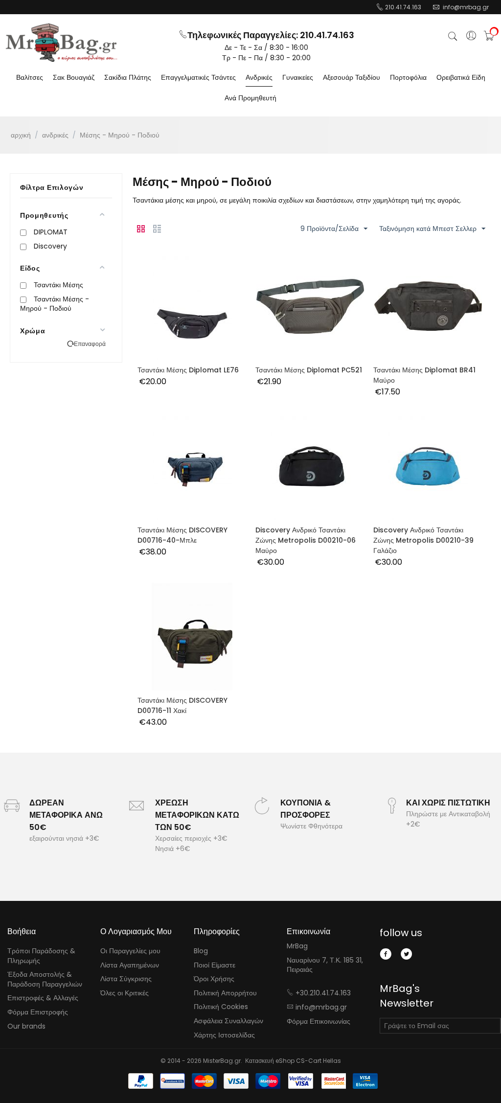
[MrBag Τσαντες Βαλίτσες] (61, 42)
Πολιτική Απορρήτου (225, 993)
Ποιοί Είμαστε (214, 965)
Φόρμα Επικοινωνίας (318, 1021)
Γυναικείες (297, 77)
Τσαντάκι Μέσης (58, 285)
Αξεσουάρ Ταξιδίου (351, 77)
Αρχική (21, 135)
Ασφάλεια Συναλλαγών (228, 1021)
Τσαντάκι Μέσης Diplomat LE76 (188, 370)
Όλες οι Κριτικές (124, 993)
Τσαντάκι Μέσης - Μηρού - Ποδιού (54, 304)
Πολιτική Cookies (221, 1006)
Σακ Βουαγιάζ (73, 77)
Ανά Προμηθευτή (250, 98)
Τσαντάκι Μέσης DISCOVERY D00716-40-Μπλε (182, 535)
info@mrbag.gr (321, 1007)
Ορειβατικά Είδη (460, 77)
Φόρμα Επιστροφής (37, 1012)
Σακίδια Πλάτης (127, 77)
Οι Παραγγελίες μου (130, 951)
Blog (201, 951)
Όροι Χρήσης (214, 979)
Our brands (26, 1026)
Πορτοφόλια (408, 77)
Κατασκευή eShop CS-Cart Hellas (293, 1061)
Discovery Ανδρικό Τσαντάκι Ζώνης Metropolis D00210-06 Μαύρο (305, 540)
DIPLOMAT (51, 232)
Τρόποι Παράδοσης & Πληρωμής (41, 955)
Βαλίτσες (29, 77)
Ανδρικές (259, 77)
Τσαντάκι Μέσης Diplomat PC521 (308, 370)
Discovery (50, 246)
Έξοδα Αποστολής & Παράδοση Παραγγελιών (44, 979)
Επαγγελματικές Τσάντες (198, 77)
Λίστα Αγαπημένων (129, 965)
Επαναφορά (90, 344)
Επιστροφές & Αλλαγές (42, 998)
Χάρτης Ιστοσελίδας (224, 1035)
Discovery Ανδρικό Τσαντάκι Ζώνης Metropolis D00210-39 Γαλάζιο (423, 540)
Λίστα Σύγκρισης (126, 979)
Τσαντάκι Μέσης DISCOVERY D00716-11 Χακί (182, 705)
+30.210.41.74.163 (323, 993)
